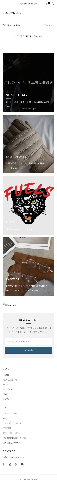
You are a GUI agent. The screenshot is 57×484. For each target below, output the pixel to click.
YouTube (7, 399)
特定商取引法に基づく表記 (15, 437)
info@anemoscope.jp (13, 457)
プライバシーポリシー (13, 432)
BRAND (6, 384)
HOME (6, 374)
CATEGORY (8, 389)
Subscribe (29, 350)
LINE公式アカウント (12, 442)
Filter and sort (14, 25)
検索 (5, 418)
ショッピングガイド (12, 423)
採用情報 (7, 428)
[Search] (52, 3)
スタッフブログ (10, 413)
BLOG (5, 394)
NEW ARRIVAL (10, 379)
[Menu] (4, 3)
